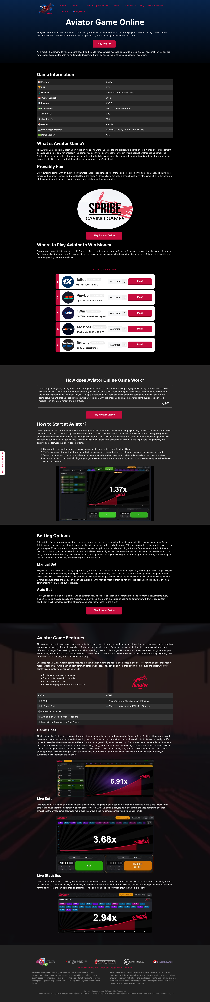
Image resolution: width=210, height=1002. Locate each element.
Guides (74, 5)
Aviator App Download (98, 5)
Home (63, 5)
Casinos (129, 5)
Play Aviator (104, 43)
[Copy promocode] (124, 281)
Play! (140, 281)
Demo (117, 5)
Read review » (94, 279)
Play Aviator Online (104, 235)
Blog (142, 5)
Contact (64, 11)
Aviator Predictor (155, 5)
